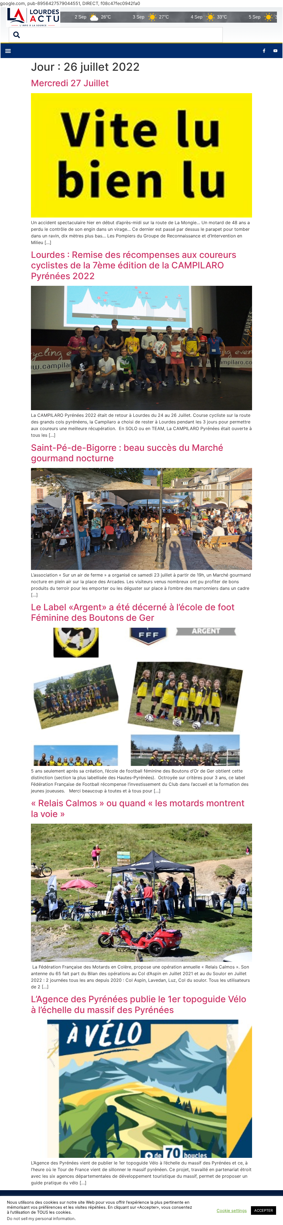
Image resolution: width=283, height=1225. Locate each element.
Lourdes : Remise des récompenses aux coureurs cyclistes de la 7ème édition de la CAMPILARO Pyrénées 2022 (133, 265)
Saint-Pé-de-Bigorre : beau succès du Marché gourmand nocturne (127, 453)
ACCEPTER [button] (263, 1210)
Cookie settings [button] (232, 1210)
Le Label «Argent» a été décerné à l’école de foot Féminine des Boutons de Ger (133, 612)
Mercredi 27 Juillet (70, 83)
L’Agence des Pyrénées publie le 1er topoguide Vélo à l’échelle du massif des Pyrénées (138, 1004)
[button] (7, 50)
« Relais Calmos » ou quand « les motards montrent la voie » (138, 808)
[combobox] (116, 35)
